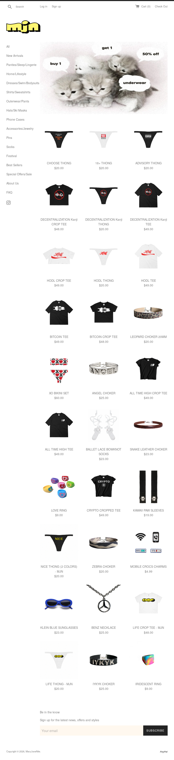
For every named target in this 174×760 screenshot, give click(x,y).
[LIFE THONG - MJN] (59, 660)
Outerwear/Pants (17, 101)
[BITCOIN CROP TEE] (104, 313)
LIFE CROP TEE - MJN (148, 627)
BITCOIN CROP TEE (104, 337)
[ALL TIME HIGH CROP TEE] (148, 369)
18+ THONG (103, 163)
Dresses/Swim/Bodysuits (20, 83)
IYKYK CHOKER (104, 684)
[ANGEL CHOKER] (104, 369)
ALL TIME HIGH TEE (59, 449)
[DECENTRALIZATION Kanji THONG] (104, 196)
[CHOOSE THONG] (59, 139)
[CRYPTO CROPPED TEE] (104, 486)
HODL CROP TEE (59, 280)
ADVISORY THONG (148, 163)
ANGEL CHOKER (103, 393)
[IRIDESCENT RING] (148, 660)
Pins (9, 137)
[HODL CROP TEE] (59, 257)
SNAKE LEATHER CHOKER (148, 449)
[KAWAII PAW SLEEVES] (148, 486)
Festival (11, 156)
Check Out (161, 6)
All (8, 46)
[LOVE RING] (59, 486)
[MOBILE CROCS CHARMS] (148, 543)
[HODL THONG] (104, 257)
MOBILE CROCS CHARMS (148, 566)
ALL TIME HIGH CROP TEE (148, 393)
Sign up (56, 6)
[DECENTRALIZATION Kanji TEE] (148, 196)
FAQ (9, 192)
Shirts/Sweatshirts (18, 92)
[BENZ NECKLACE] (104, 604)
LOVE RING (59, 510)
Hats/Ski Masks (16, 110)
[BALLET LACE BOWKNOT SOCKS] (104, 425)
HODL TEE (148, 280)
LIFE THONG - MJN (59, 684)
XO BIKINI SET (59, 393)
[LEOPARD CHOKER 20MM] (148, 313)
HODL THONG (104, 280)
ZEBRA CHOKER (103, 566)
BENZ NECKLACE (103, 627)
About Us (12, 183)
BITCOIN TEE (59, 337)
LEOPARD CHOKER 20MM (148, 337)
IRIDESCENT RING (148, 684)
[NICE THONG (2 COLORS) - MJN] (59, 543)
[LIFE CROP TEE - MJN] (148, 604)
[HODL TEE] (148, 257)
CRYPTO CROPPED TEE (104, 510)
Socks (10, 147)
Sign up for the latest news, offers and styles (69, 720)
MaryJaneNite (33, 751)
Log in (43, 6)
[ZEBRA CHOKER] (104, 543)
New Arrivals (14, 55)
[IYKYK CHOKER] (104, 660)
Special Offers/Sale (19, 174)
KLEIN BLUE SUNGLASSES (59, 627)
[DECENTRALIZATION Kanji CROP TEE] (59, 196)
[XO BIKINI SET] (59, 369)
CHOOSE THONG (59, 163)
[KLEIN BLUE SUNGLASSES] (59, 604)
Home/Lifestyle (16, 74)
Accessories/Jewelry (20, 128)
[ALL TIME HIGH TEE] (59, 425)
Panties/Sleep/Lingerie (20, 65)
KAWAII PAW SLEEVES (148, 510)
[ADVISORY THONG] (148, 139)
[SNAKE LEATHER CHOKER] (148, 425)
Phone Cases (15, 119)
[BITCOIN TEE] (59, 313)
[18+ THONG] (104, 139)
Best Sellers (14, 165)
